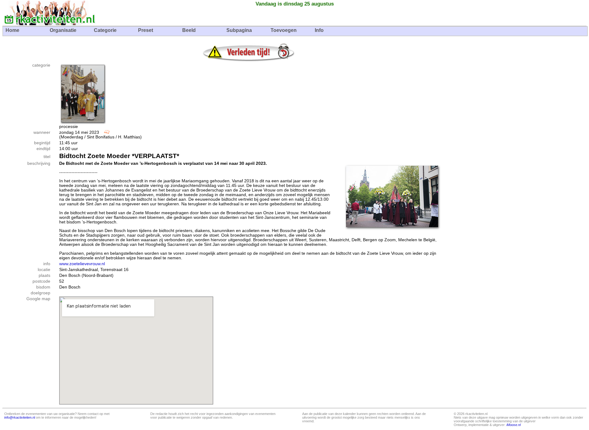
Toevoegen (284, 30)
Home (12, 30)
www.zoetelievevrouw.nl (82, 263)
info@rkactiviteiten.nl (19, 417)
